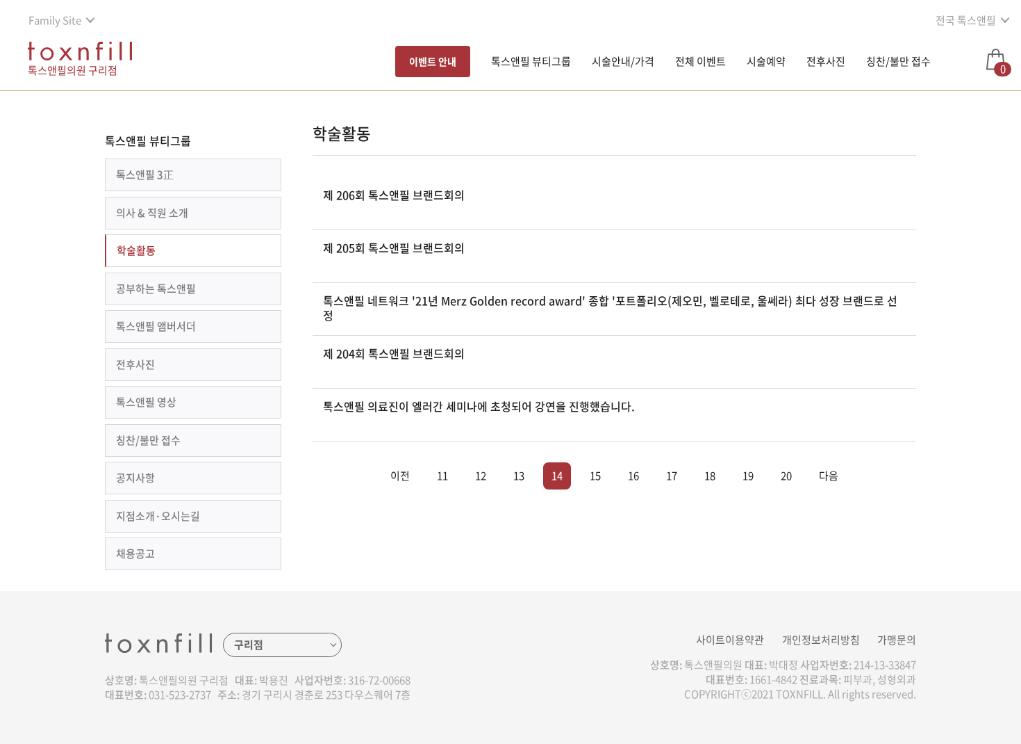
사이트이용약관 (730, 639)
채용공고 (135, 553)
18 (709, 475)
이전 (400, 475)
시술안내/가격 (623, 61)
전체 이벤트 (700, 61)
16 (633, 475)
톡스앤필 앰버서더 (156, 326)
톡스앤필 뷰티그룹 (531, 61)
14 (557, 475)
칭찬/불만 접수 (898, 61)
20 (786, 475)
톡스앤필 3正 (145, 174)
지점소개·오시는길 (158, 516)
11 (442, 475)
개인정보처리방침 (821, 639)
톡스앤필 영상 (146, 402)
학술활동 (136, 250)
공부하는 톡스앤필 (156, 288)
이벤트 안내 (432, 61)
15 (595, 475)
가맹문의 (896, 639)
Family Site (54, 20)
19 (748, 475)
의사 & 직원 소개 (152, 212)
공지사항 (135, 477)
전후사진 (825, 61)
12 (480, 475)
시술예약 (766, 61)
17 (671, 475)
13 (518, 475)
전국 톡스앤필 (966, 20)
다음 (828, 475)
